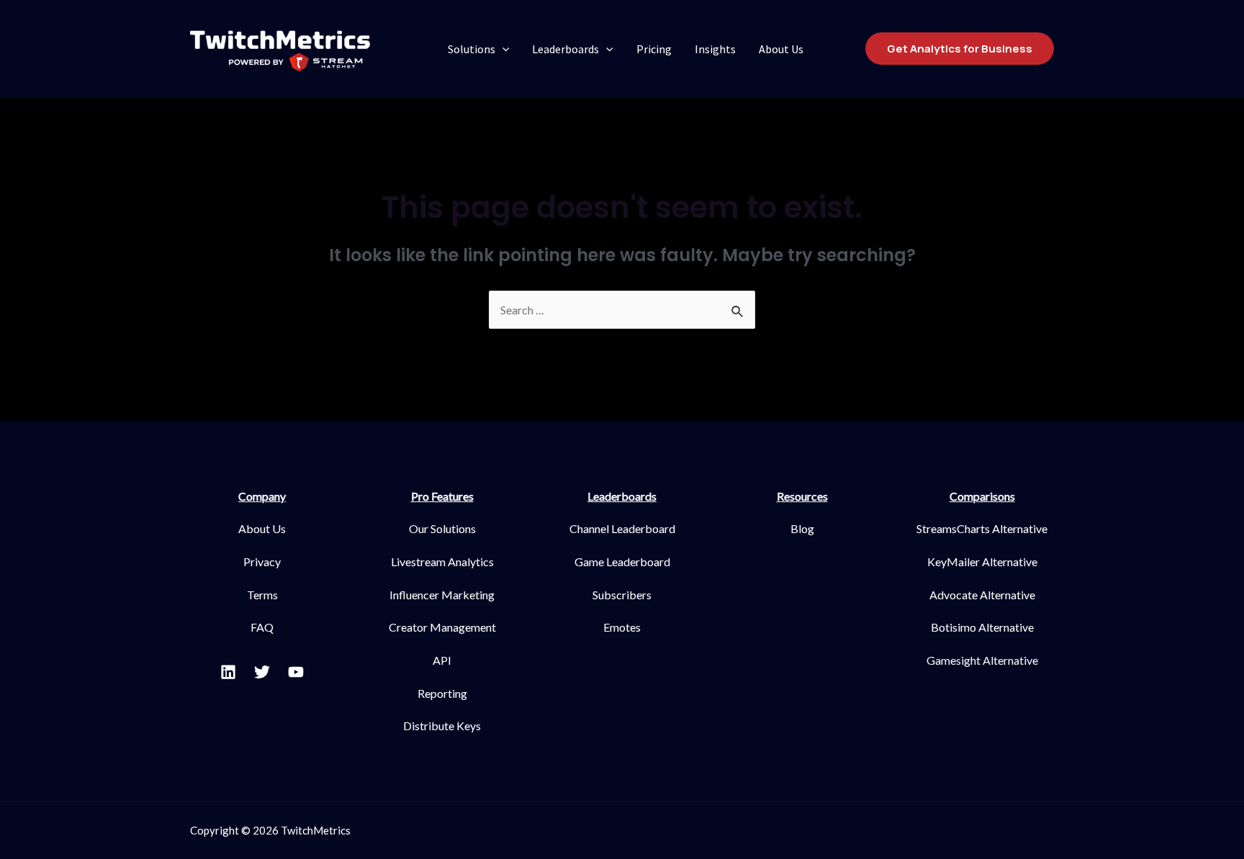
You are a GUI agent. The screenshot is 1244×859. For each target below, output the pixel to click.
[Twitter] (262, 672)
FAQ (262, 627)
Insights (715, 49)
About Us (781, 49)
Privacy (262, 561)
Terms (262, 594)
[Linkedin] (228, 672)
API (442, 660)
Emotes (622, 627)
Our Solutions (442, 528)
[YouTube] (296, 672)
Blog (802, 528)
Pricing (654, 49)
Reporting (442, 693)
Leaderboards (565, 49)
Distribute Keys (442, 725)
